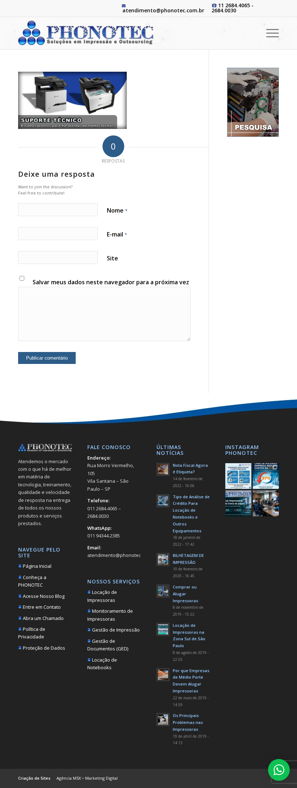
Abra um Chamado (43, 618)
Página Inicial (36, 566)
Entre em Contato (41, 607)
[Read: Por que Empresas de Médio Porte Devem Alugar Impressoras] (163, 674)
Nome (117, 210)
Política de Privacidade (31, 633)
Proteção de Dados (43, 648)
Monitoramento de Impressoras (110, 615)
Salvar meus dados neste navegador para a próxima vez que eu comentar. (111, 286)
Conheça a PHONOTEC (32, 581)
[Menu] (269, 33)
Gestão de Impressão (115, 629)
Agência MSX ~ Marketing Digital (87, 778)
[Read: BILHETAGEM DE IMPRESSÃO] (163, 559)
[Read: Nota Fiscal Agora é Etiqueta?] (163, 469)
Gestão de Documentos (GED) (107, 645)
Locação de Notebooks (102, 664)
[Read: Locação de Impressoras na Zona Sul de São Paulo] (163, 629)
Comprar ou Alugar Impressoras (185, 593)
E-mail (117, 234)
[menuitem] (269, 33)
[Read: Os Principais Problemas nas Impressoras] (163, 719)
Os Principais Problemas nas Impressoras (188, 722)
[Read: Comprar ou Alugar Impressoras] (163, 591)
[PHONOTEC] (85, 33)
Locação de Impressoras (102, 596)
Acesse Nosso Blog (43, 596)
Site (112, 258)
